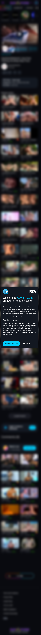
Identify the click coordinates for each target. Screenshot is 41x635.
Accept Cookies (11, 343)
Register (19, 629)
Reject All (27, 343)
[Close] (35, 621)
